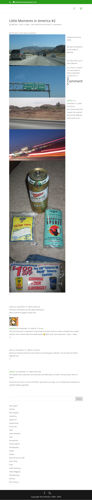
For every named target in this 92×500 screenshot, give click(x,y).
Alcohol (12, 409)
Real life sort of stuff (42, 24)
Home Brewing (14, 433)
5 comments (56, 24)
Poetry (11, 451)
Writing (12, 478)
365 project (13, 406)
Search (79, 399)
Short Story (13, 461)
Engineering (13, 423)
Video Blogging (14, 472)
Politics (11, 454)
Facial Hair (13, 426)
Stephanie (13, 328)
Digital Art (13, 420)
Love (32, 24)
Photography (14, 447)
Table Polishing (15, 468)
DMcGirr (14, 24)
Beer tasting (13, 413)
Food (11, 430)
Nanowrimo (13, 440)
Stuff (11, 465)
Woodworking (14, 475)
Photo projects (14, 444)
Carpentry (13, 416)
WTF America (14, 482)
